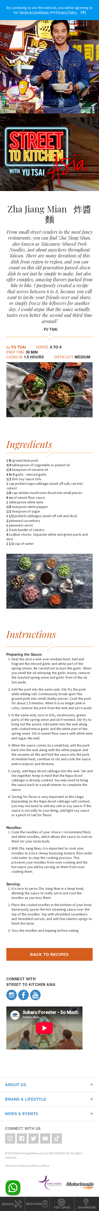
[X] (83, 12)
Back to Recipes (49, 954)
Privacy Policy (41, 1166)
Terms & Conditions (17, 1166)
